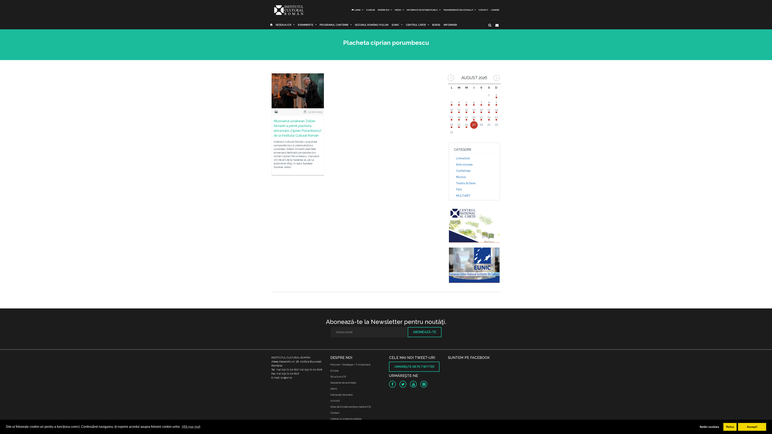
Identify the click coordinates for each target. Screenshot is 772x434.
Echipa (334, 370)
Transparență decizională (458, 10)
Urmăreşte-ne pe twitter (414, 366)
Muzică (461, 177)
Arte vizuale (464, 164)
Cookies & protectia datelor (346, 418)
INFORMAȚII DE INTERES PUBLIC (422, 10)
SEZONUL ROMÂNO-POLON (371, 25)
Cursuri (370, 10)
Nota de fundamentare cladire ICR (350, 406)
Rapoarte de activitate (343, 382)
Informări (450, 25)
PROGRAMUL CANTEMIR (334, 25)
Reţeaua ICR (283, 25)
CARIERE (495, 10)
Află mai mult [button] (191, 426)
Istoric (333, 388)
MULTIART (463, 195)
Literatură (463, 158)
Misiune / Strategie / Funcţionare (350, 364)
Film (459, 189)
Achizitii (335, 400)
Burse (436, 25)
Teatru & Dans (465, 183)
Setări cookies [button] (709, 426)
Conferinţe (463, 170)
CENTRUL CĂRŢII (416, 25)
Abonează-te (424, 332)
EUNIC (395, 25)
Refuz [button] (730, 426)
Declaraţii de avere (341, 394)
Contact (483, 10)
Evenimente (305, 25)
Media (398, 10)
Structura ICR (338, 376)
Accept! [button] (752, 426)
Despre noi (383, 10)
